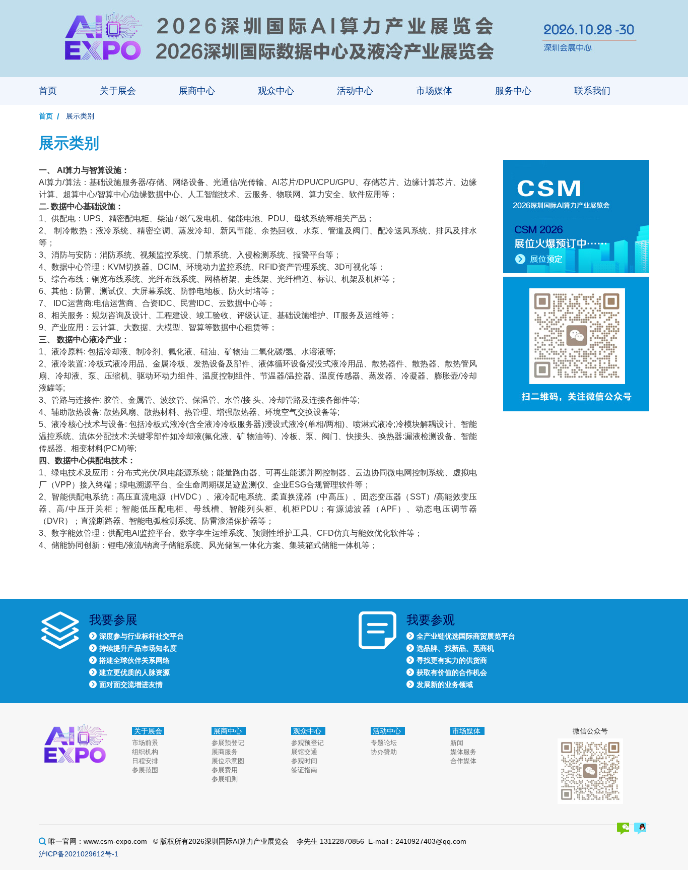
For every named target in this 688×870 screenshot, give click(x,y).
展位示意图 (228, 761)
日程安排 (145, 761)
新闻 (456, 743)
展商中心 (197, 91)
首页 (48, 91)
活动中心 (355, 91)
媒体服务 (463, 752)
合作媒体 (463, 761)
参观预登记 (307, 743)
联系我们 (592, 91)
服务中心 (513, 91)
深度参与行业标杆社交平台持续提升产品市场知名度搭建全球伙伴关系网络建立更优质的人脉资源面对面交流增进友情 (141, 660)
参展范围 (145, 770)
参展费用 (225, 770)
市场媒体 (434, 91)
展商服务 (225, 752)
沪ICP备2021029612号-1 (78, 854)
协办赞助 (384, 752)
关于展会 (118, 91)
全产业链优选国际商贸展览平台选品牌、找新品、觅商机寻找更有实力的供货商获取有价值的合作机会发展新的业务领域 (466, 660)
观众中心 (276, 91)
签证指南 (304, 770)
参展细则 (225, 779)
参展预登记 (228, 743)
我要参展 (113, 620)
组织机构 (145, 752)
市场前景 (145, 743)
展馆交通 (304, 752)
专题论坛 (384, 743)
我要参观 (430, 620)
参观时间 (304, 761)
